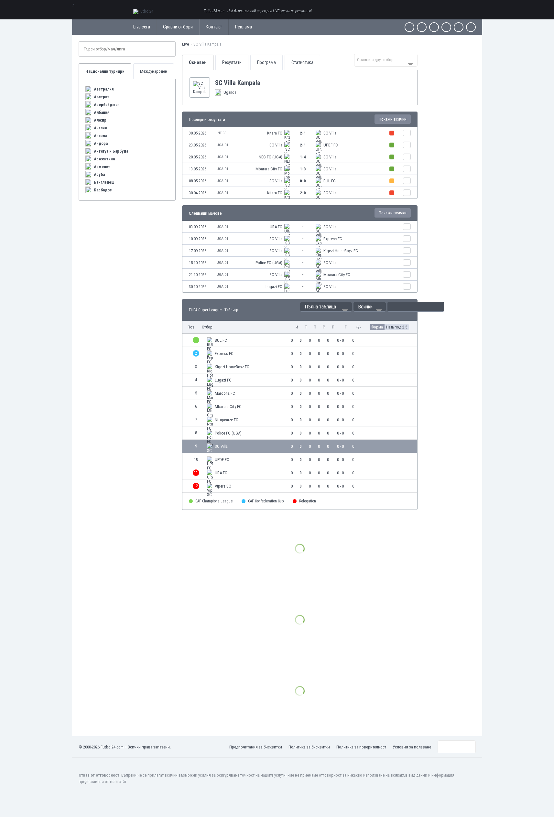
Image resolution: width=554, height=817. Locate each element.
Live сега (141, 27)
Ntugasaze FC (226, 419)
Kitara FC (274, 133)
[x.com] (422, 27)
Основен (198, 62)
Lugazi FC (274, 286)
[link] (299, 133)
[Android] (458, 27)
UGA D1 (222, 145)
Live (185, 44)
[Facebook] (409, 27)
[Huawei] (471, 27)
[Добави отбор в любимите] (265, 82)
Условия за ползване (412, 747)
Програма (266, 62)
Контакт (214, 27)
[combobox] (386, 60)
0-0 (303, 180)
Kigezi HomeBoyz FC (340, 250)
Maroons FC (225, 393)
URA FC (276, 226)
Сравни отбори (178, 27)
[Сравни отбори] (407, 133)
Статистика (302, 62)
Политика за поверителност (361, 747)
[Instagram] (434, 27)
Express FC (332, 238)
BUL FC (329, 180)
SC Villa (329, 133)
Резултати (232, 62)
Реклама (243, 27)
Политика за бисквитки (309, 747)
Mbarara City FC (268, 169)
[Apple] (446, 27)
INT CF (221, 133)
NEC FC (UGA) (270, 157)
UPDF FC (330, 145)
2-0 (303, 192)
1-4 (303, 157)
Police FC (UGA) (268, 262)
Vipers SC (223, 486)
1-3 (303, 169)
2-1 (303, 133)
